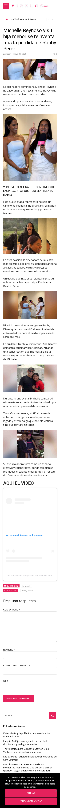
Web (5, 681)
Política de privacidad (31, 801)
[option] (32, 19)
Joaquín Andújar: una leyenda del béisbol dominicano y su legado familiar (25, 743)
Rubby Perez (27, 591)
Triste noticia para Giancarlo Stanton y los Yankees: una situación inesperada (26, 750)
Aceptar (31, 793)
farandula (26, 586)
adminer (7, 54)
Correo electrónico (16, 665)
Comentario (11, 609)
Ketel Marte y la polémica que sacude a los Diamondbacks (26, 735)
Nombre (9, 649)
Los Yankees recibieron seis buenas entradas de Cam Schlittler (30, 758)
